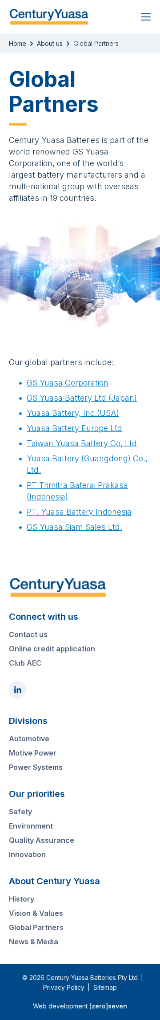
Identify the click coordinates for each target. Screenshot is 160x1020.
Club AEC (25, 662)
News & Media (33, 941)
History (21, 898)
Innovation (27, 854)
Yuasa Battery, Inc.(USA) (73, 413)
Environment (31, 825)
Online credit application (52, 648)
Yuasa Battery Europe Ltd (74, 428)
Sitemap (105, 987)
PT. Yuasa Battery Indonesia (79, 511)
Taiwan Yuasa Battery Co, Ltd (82, 443)
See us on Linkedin (18, 690)
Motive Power (32, 752)
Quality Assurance (41, 840)
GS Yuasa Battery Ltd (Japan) (82, 397)
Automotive (29, 738)
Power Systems (36, 767)
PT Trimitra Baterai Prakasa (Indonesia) (77, 490)
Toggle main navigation (146, 17)
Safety (20, 811)
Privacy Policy (63, 987)
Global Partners (36, 927)
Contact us (28, 634)
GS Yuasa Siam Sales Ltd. (74, 527)
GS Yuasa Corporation (67, 382)
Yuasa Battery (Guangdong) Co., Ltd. (87, 464)
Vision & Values (36, 913)
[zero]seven (108, 1006)
